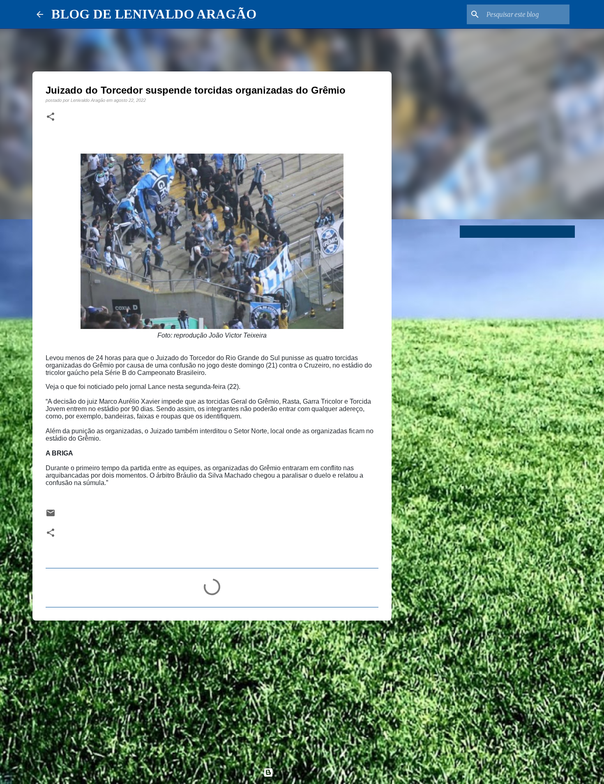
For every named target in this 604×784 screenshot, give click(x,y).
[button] (50, 117)
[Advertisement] (212, 690)
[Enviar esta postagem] (50, 515)
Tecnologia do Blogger (307, 772)
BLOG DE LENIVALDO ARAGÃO (153, 14)
